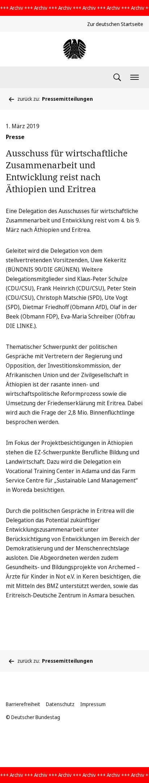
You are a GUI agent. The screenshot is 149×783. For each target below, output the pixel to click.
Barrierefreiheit (23, 704)
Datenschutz (60, 704)
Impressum (93, 704)
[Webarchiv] (74, 49)
